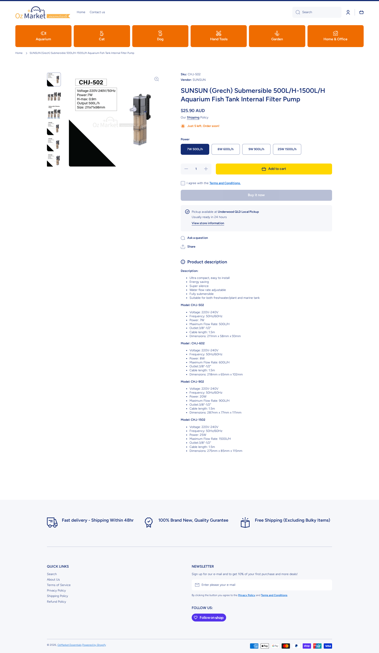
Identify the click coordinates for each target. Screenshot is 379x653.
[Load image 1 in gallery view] (54, 79)
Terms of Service (59, 585)
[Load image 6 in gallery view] (54, 160)
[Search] (296, 12)
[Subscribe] (326, 584)
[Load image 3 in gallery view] (54, 112)
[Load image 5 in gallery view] (54, 144)
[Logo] (42, 12)
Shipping (193, 117)
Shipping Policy (57, 596)
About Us (53, 579)
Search (52, 574)
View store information (208, 223)
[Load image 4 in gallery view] (54, 128)
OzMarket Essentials (69, 644)
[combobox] (316, 12)
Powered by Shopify (94, 644)
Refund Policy (56, 602)
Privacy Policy (56, 590)
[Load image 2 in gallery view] (54, 96)
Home (19, 53)
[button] (361, 12)
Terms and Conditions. (225, 183)
